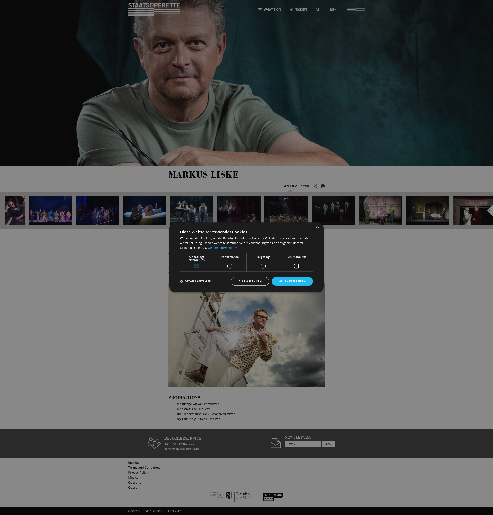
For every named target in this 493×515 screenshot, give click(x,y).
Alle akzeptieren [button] (292, 281)
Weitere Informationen (223, 248)
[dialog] (246, 257)
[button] (195, 281)
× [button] (317, 227)
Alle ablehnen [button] (250, 281)
